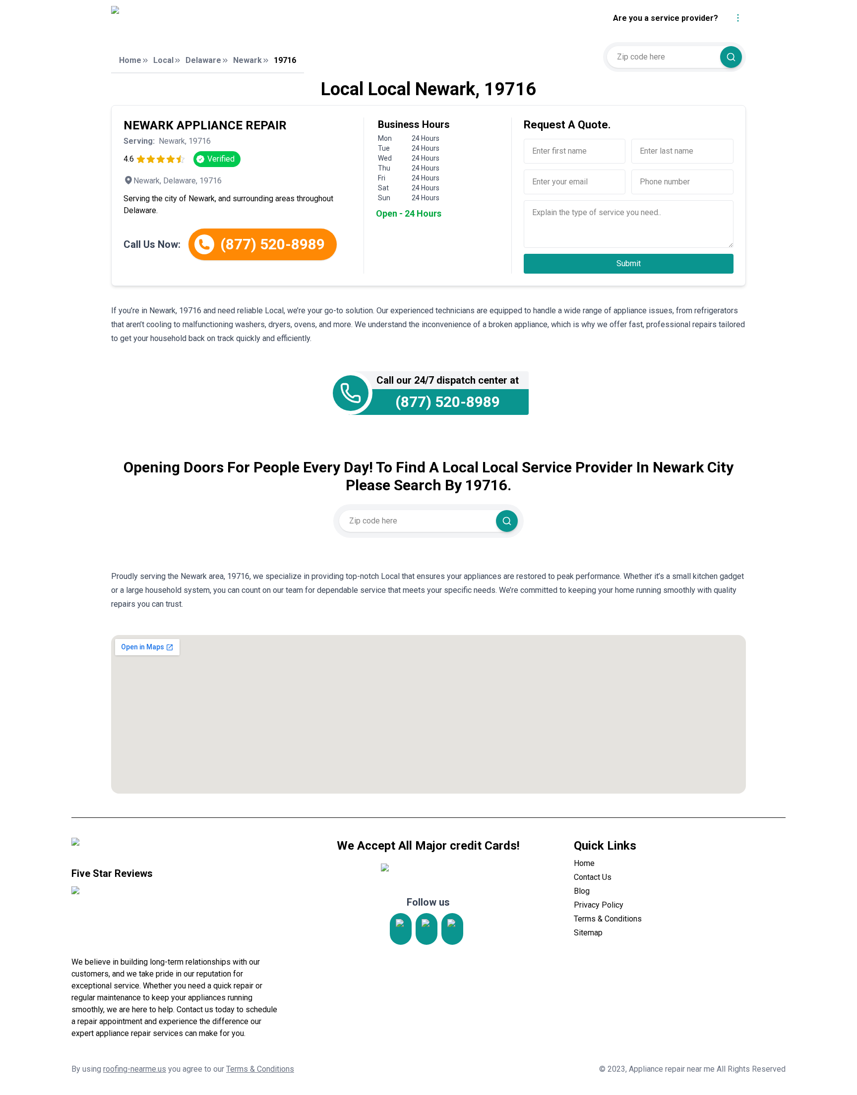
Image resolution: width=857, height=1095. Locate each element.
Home (130, 60)
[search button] (731, 57)
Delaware (203, 60)
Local (163, 60)
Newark (247, 60)
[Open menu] (738, 18)
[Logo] (202, 18)
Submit (628, 263)
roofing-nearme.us (134, 1069)
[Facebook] (452, 929)
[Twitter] (426, 929)
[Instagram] (401, 929)
